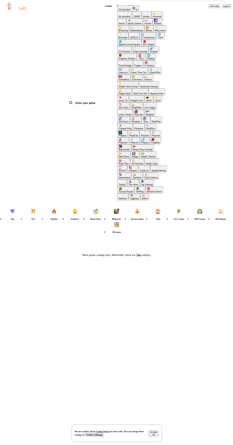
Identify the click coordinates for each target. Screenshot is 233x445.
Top (138, 255)
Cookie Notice (103, 431)
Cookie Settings (94, 435)
